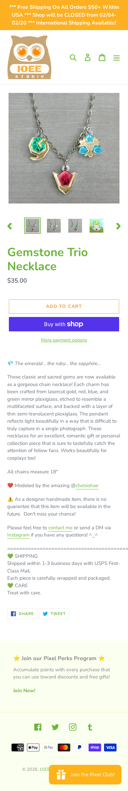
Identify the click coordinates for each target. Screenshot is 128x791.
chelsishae (86, 485)
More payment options (64, 340)
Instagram (18, 535)
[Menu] (116, 57)
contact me (60, 527)
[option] (32, 226)
